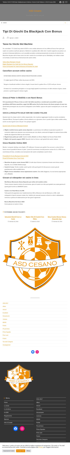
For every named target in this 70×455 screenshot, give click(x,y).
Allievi (4, 306)
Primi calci (5, 335)
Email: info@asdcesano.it (20, 2)
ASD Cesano (35, 11)
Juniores (5, 319)
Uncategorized (6, 345)
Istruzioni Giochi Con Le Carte (13, 218)
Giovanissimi (6, 316)
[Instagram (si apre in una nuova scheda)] (63, 2)
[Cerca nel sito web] (65, 23)
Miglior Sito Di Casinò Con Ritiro (35, 218)
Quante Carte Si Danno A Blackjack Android (15, 126)
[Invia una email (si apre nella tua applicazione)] (66, 2)
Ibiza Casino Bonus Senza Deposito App (57, 218)
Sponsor (6, 419)
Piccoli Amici (6, 329)
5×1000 (6, 412)
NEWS (4, 322)
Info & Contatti (8, 422)
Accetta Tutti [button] (20, 451)
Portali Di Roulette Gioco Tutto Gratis (13, 158)
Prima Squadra (7, 332)
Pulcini (4, 338)
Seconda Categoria (8, 341)
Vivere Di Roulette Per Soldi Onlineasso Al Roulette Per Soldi (20, 66)
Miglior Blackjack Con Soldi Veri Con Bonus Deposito (18, 64)
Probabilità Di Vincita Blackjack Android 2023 (15, 156)
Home (6, 402)
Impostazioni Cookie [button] (8, 451)
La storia (6, 405)
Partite (4, 325)
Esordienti (5, 313)
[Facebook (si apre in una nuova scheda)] (60, 2)
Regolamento (8, 416)
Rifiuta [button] (28, 451)
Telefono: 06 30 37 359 (8, 2)
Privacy (40, 447)
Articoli (4, 309)
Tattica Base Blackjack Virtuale (11, 62)
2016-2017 (5, 303)
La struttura (7, 409)
